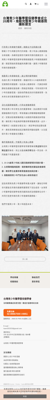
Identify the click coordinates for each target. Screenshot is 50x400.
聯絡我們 (36, 277)
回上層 (25, 259)
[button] (26, 4)
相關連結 (14, 282)
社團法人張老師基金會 (11, 364)
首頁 (20, 28)
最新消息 (28, 28)
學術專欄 (14, 277)
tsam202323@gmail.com (12, 328)
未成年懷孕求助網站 (10, 360)
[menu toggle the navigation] (46, 4)
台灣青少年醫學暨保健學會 (13, 343)
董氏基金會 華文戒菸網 (11, 371)
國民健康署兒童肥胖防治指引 (14, 375)
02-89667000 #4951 (17, 312)
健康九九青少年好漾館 (11, 356)
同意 (25, 396)
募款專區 (36, 282)
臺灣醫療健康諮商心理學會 (13, 367)
